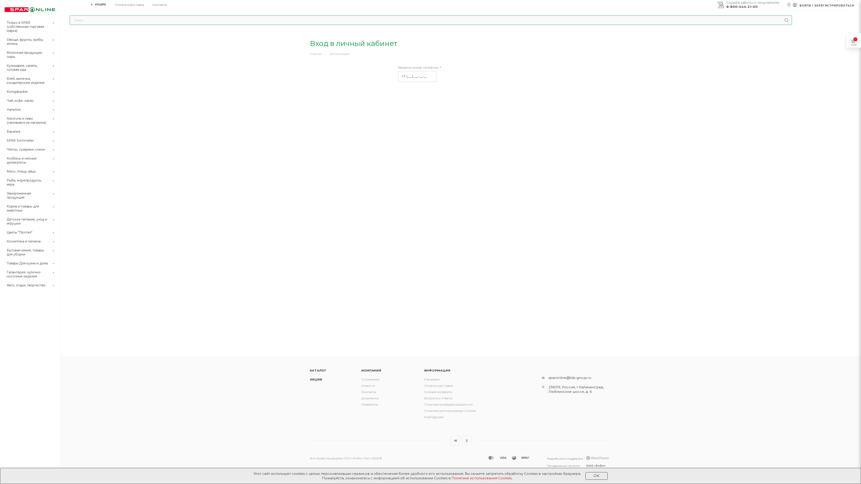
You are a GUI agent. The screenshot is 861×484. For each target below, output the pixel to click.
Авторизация (339, 54)
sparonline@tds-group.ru (569, 378)
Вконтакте (455, 440)
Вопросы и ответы (438, 398)
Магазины (431, 379)
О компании (370, 379)
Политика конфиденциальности (448, 404)
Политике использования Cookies (482, 478)
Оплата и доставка (438, 385)
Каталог (318, 370)
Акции (316, 379)
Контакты (368, 392)
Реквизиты (369, 404)
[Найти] (786, 20)
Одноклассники (467, 440)
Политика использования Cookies (450, 411)
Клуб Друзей (434, 417)
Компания (371, 370)
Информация (437, 370)
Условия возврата (438, 392)
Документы (370, 398)
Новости (368, 385)
